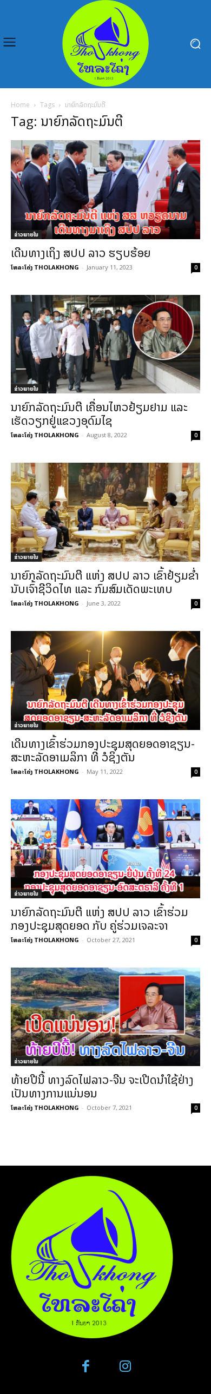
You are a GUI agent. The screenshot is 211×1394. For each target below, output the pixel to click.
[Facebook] (86, 1367)
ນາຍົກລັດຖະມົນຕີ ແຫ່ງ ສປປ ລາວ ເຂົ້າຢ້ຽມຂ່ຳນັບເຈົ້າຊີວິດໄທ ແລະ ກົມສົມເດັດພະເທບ (105, 582)
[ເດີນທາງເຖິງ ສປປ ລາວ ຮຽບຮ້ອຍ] (105, 189)
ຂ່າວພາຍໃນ (26, 234)
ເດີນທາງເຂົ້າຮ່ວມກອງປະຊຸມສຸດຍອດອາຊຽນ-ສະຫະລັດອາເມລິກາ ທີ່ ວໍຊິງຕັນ (103, 750)
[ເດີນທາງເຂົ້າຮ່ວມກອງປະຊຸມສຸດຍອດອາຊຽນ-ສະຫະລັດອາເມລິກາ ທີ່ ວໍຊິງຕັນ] (105, 680)
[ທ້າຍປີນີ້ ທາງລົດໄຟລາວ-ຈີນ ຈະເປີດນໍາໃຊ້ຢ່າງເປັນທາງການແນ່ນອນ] (105, 1017)
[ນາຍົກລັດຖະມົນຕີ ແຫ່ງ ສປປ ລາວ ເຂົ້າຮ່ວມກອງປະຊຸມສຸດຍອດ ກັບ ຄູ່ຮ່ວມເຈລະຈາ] (105, 848)
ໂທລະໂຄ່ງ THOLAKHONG (45, 267)
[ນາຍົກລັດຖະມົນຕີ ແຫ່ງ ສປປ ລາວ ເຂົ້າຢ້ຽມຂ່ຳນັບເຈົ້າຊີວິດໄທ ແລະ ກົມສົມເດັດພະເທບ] (105, 512)
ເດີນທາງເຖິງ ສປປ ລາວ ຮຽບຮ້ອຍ (81, 252)
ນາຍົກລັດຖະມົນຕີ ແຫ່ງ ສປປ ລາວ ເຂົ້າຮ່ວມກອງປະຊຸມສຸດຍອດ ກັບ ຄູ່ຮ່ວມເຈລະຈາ (99, 918)
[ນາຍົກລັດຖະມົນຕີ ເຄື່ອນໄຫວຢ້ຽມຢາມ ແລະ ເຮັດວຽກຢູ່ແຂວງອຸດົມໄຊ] (105, 344)
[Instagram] (125, 1367)
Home (20, 104)
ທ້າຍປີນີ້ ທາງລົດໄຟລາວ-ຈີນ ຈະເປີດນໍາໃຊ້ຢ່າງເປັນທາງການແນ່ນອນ (102, 1086)
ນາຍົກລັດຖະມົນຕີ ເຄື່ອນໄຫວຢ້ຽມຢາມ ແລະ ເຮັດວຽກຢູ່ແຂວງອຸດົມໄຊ (99, 413)
